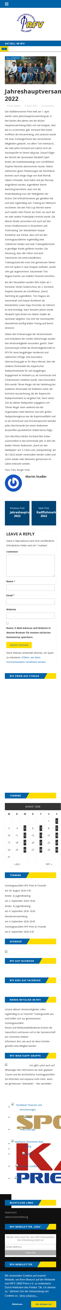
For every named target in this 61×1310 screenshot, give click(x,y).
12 (25, 835)
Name (10, 581)
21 (41, 842)
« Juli (17, 864)
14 (41, 835)
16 (56, 835)
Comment (12, 551)
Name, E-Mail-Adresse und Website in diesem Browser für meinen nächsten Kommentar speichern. (28, 632)
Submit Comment (19, 645)
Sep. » (49, 864)
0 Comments (47, 105)
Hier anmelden (43, 1083)
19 (25, 842)
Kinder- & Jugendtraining (17, 895)
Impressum (11, 1212)
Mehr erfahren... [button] (29, 1295)
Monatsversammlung (16, 916)
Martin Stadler (14, 105)
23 (56, 842)
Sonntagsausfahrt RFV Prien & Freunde (25, 885)
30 (56, 849)
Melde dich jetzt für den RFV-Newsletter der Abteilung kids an (31, 1238)
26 (25, 849)
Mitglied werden (28, 1045)
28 (41, 849)
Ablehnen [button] (17, 1304)
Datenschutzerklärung (16, 1216)
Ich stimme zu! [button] (44, 1304)
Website (11, 609)
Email (10, 595)
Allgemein (13, 58)
